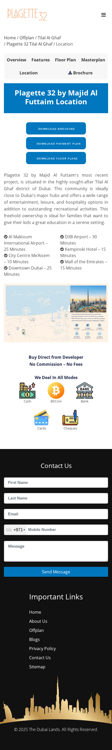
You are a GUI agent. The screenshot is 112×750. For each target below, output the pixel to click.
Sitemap (37, 667)
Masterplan (93, 60)
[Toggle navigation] (103, 14)
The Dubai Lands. (45, 729)
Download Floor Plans (56, 158)
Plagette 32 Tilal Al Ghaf (29, 44)
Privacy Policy (42, 648)
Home (10, 38)
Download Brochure (56, 129)
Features (41, 60)
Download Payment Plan (58, 143)
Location (29, 73)
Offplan (27, 38)
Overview (16, 60)
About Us (38, 621)
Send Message (56, 572)
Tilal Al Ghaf (49, 38)
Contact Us (40, 658)
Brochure (82, 73)
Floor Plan (65, 60)
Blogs (34, 639)
